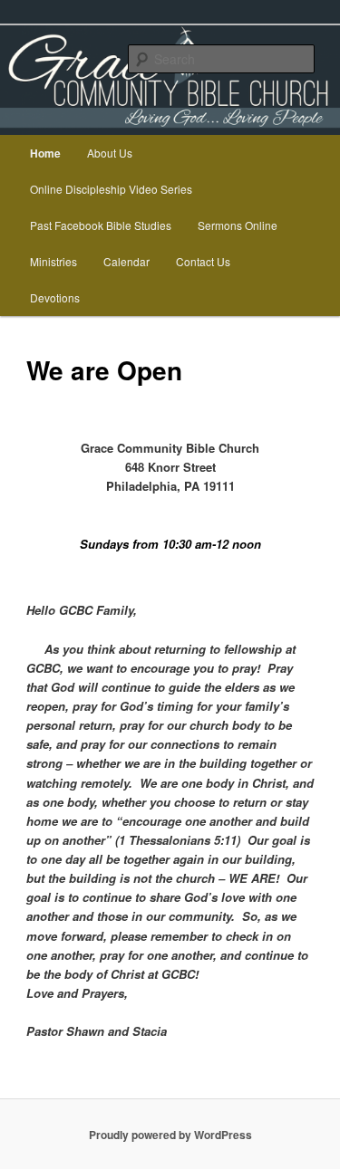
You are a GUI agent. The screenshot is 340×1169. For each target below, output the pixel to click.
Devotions (55, 297)
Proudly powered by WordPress (170, 1134)
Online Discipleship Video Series (111, 188)
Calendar (126, 261)
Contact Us (203, 261)
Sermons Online (237, 225)
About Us (109, 152)
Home (45, 153)
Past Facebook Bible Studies (100, 225)
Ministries (53, 261)
